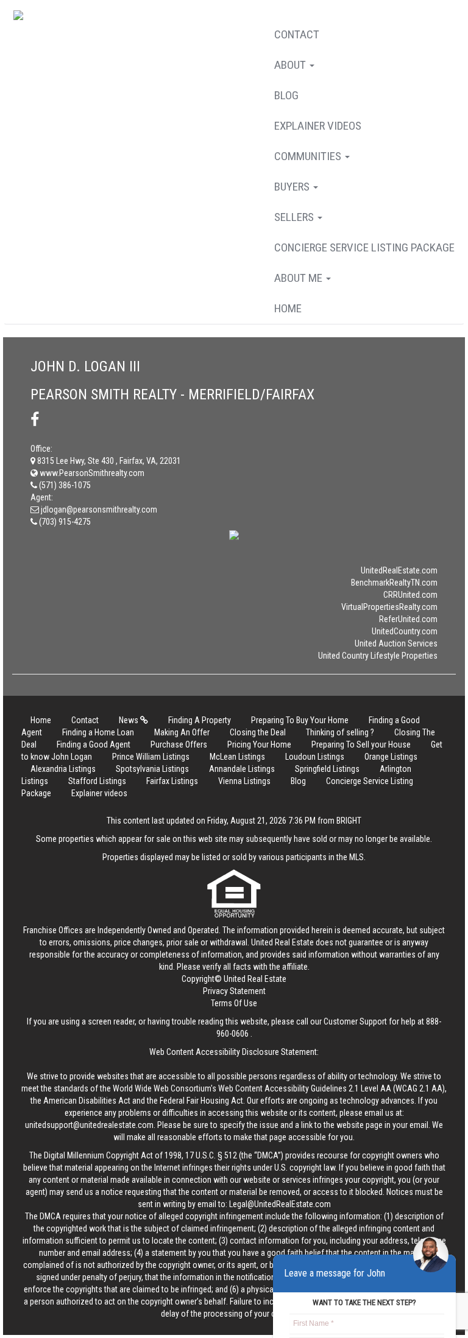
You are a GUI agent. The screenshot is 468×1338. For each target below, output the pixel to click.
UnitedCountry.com (405, 631)
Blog (286, 95)
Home (288, 308)
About (291, 65)
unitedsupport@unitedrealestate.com (89, 1125)
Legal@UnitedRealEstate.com (280, 1204)
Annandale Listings (242, 769)
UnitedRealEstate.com (399, 570)
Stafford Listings (97, 781)
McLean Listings (237, 757)
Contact (296, 34)
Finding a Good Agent (93, 744)
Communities (309, 156)
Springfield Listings (327, 769)
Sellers (295, 217)
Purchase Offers (179, 744)
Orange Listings (390, 757)
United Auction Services (396, 643)
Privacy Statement (234, 991)
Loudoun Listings (314, 757)
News (129, 720)
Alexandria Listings (63, 769)
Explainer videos (317, 126)
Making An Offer (182, 732)
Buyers (293, 187)
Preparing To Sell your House (361, 744)
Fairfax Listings (172, 781)
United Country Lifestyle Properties (378, 655)
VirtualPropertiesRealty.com (389, 607)
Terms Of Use (234, 1003)
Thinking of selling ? (340, 732)
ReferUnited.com (408, 619)
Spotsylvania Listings (152, 769)
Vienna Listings (244, 781)
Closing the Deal (258, 732)
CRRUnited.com (410, 595)
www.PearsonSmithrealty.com (91, 473)
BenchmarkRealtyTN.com (394, 582)
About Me (299, 278)
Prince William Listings (151, 757)
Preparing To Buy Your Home (300, 720)
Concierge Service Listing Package (364, 247)
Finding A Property (199, 720)
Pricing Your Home (259, 744)
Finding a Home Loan (98, 732)
